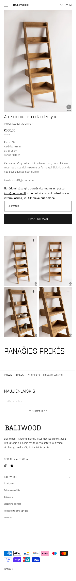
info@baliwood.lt (15, 189)
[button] (6, 5)
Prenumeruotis (36, 411)
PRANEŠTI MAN (36, 214)
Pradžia (8, 366)
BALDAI (20, 366)
